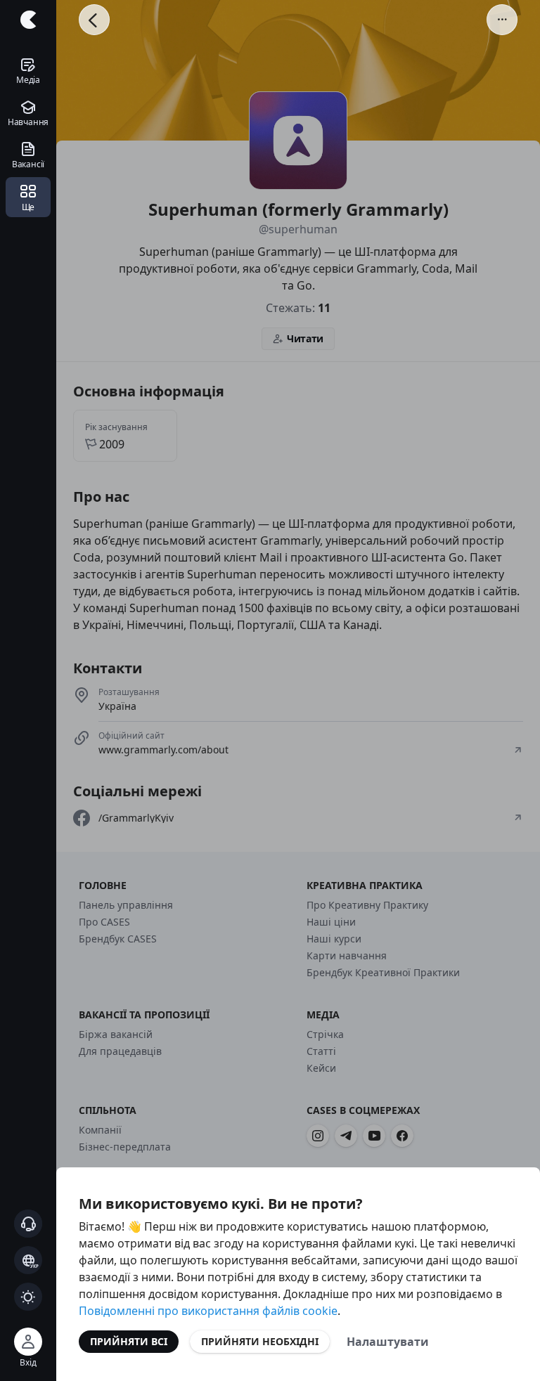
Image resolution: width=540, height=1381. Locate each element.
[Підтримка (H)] (28, 1224)
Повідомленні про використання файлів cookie (208, 1310)
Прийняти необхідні (260, 1341)
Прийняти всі (128, 1341)
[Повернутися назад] (94, 19)
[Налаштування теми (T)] (28, 1297)
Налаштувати (388, 1341)
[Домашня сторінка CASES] (28, 19)
